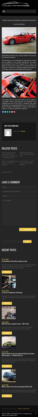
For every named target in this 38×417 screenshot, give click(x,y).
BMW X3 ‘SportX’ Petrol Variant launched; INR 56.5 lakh (27, 154)
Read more (7, 272)
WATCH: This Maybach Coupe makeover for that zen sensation (10, 162)
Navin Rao (15, 126)
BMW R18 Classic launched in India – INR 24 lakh (15, 324)
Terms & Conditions (24, 408)
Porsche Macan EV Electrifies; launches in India (14, 261)
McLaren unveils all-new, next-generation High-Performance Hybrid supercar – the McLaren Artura (10, 155)
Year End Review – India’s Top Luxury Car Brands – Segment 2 (27, 162)
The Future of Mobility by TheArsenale (12, 292)
